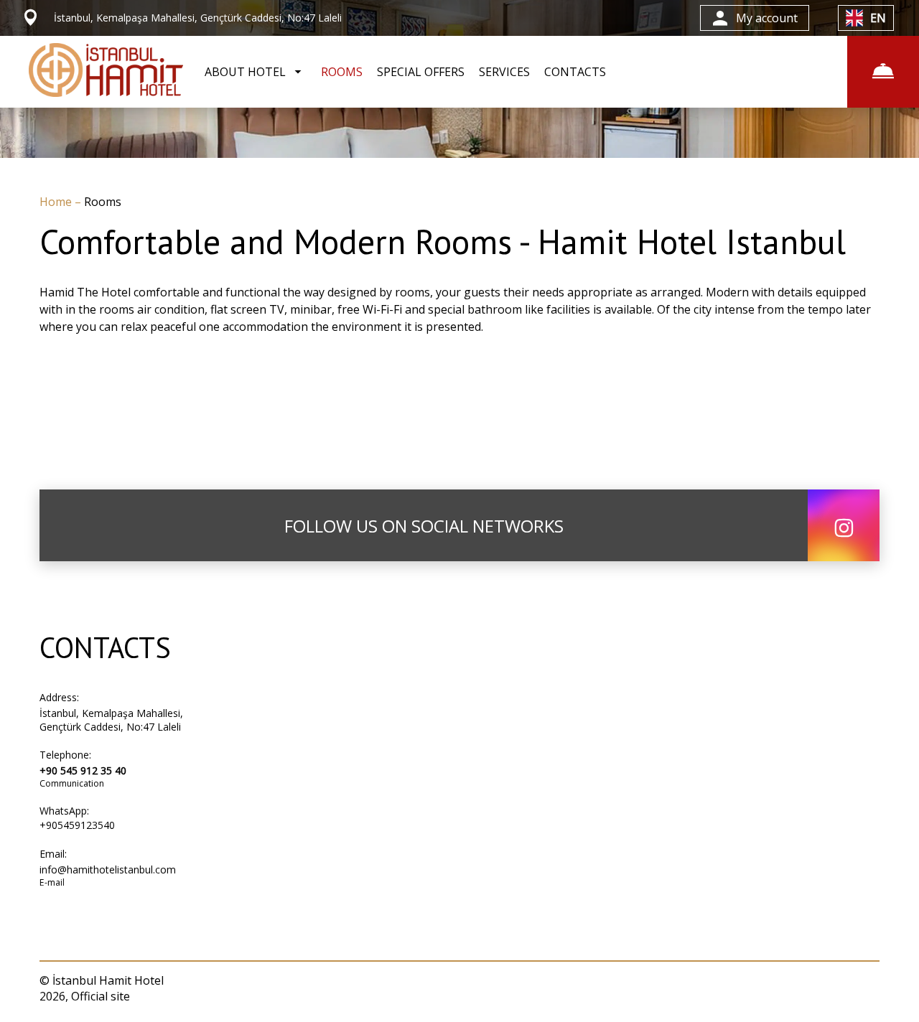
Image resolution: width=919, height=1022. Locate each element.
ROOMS (342, 72)
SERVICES (504, 72)
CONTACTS (575, 72)
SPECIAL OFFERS (421, 72)
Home (57, 202)
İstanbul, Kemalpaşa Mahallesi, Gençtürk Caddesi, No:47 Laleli (111, 719)
